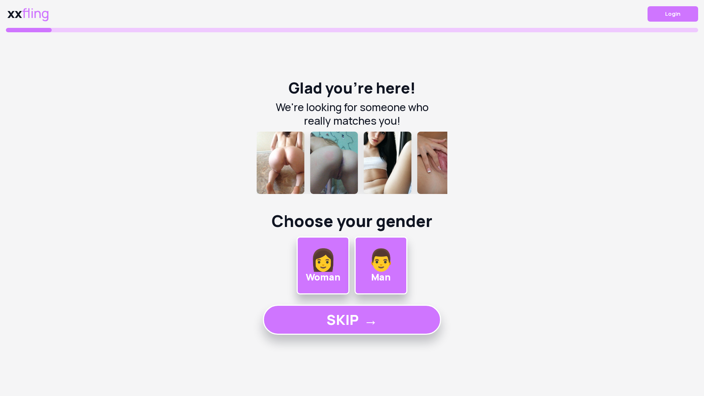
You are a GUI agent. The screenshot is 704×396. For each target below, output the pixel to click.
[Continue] (352, 163)
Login (673, 14)
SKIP (352, 319)
